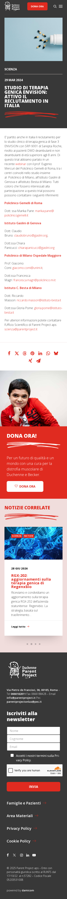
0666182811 (18, 694)
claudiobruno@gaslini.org (30, 235)
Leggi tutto (18, 626)
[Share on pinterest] (32, 353)
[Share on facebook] (9, 353)
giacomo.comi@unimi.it (27, 268)
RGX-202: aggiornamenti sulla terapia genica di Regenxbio (31, 581)
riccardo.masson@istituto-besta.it (39, 300)
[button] (60, 6)
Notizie (28, 535)
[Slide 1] (27, 644)
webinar (20, 164)
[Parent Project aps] (12, 6)
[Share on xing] (30, 361)
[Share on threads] (24, 353)
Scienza (10, 69)
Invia (33, 787)
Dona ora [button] (27, 486)
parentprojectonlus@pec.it (24, 701)
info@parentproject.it (21, 698)
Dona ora (37, 6)
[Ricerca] (53, 6)
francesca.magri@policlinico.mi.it (34, 280)
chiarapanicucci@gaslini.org (36, 248)
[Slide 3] (36, 644)
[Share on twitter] (17, 353)
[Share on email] (38, 361)
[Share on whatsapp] (48, 353)
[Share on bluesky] (56, 353)
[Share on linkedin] (40, 353)
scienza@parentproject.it (20, 329)
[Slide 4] (40, 644)
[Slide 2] (31, 644)
